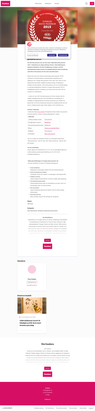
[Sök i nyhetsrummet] (86, 3)
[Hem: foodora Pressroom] (5, 3)
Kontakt (57, 3)
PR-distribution (50, 408)
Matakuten (48, 122)
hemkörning (47, 210)
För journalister (73, 408)
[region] (48, 50)
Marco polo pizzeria (50, 134)
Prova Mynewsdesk (61, 408)
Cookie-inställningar (32, 55)
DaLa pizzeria (41, 112)
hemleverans (33, 210)
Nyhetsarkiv (38, 3)
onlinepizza (40, 210)
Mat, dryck (30, 203)
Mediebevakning (38, 408)
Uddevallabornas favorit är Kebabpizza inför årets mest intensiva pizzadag (30, 323)
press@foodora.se (32, 285)
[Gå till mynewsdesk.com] (7, 408)
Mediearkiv (48, 3)
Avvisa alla (52, 55)
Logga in (91, 408)
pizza (28, 210)
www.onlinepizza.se (47, 235)
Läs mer (47, 240)
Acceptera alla (63, 55)
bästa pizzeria (54, 210)
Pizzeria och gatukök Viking (52, 128)
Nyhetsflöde (83, 408)
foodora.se (47, 399)
